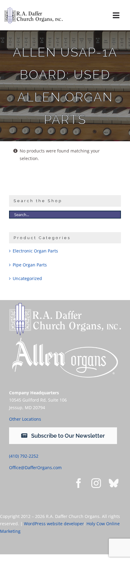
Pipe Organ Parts (30, 265)
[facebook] (78, 483)
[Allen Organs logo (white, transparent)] (65, 339)
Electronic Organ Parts (35, 251)
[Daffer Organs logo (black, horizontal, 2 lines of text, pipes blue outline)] (33, 9)
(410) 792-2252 (23, 456)
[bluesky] (113, 483)
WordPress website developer (54, 523)
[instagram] (96, 483)
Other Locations (25, 419)
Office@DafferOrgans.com (35, 467)
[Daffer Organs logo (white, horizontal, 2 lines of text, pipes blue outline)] (65, 305)
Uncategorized (27, 278)
